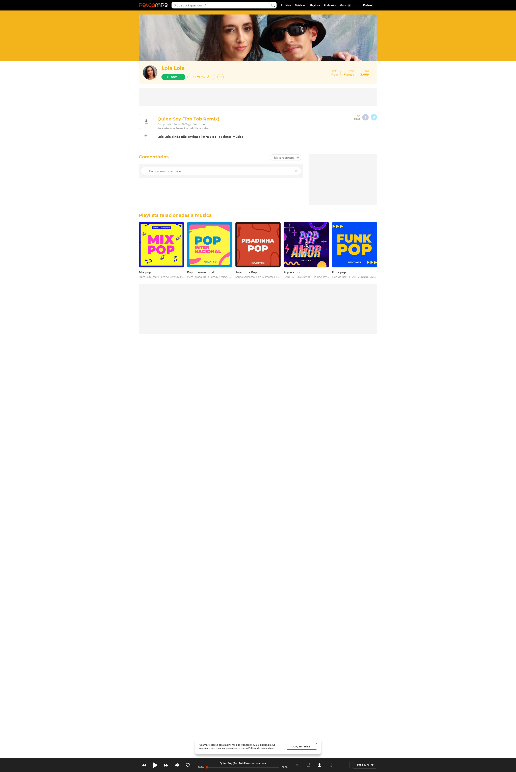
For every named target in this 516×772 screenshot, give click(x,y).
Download (319, 765)
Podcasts (330, 5)
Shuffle (297, 765)
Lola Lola (173, 68)
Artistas (286, 5)
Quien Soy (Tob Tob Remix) (236, 763)
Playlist (330, 765)
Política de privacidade (261, 748)
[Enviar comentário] (296, 170)
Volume (177, 765)
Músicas (300, 5)
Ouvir (175, 76)
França (349, 74)
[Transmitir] (341, 765)
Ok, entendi (301, 746)
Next (166, 765)
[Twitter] (374, 117)
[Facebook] (365, 117)
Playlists (314, 5)
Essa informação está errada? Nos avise (183, 128)
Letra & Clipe (364, 765)
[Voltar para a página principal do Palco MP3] (154, 5)
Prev (144, 765)
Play (155, 765)
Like (187, 765)
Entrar (367, 5)
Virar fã (203, 76)
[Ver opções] (220, 77)
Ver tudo (199, 124)
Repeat (308, 765)
